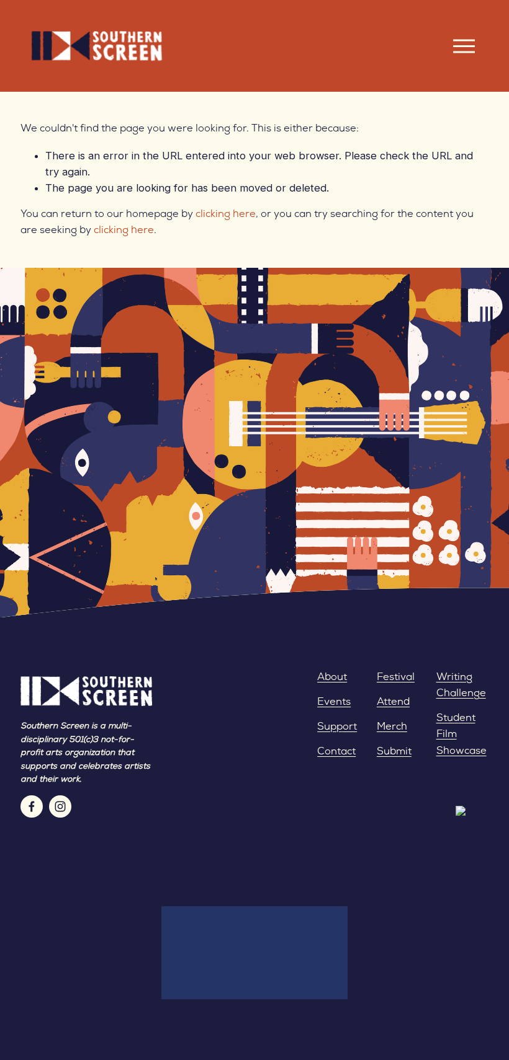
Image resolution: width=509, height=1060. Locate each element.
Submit (394, 752)
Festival (396, 677)
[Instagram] (60, 806)
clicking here (226, 214)
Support (337, 727)
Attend (393, 702)
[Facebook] (31, 806)
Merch (392, 727)
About (332, 677)
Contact (336, 752)
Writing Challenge (461, 686)
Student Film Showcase (461, 734)
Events (334, 702)
